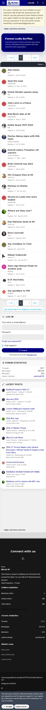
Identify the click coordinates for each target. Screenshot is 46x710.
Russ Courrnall (16, 233)
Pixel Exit (12, 683)
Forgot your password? (11, 341)
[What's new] (37, 3)
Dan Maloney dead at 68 (21, 222)
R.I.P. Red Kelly (16, 280)
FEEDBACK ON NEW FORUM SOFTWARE (23, 472)
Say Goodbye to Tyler (20, 244)
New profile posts (7, 654)
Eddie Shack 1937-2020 (20, 125)
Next (34, 58)
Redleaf (10, 293)
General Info (10, 467)
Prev (11, 58)
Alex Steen (14, 70)
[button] (22, 688)
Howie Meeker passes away (23, 92)
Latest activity (6, 659)
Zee (9, 235)
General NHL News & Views (16, 414)
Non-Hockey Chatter (13, 404)
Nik (9, 95)
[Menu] (3, 3)
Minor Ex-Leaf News (14, 437)
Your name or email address (14, 322)
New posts (5, 650)
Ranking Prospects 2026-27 (17, 389)
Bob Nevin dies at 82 (19, 114)
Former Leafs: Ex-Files (14, 442)
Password (6, 332)
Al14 (9, 282)
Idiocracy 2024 (12, 399)
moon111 (11, 257)
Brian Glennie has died (20, 164)
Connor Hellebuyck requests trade (20, 409)
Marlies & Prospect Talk (14, 394)
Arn (9, 73)
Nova (3, 567)
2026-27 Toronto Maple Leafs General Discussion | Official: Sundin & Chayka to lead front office (25, 450)
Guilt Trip (11, 177)
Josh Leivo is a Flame (19, 103)
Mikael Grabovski (17, 255)
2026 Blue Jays (12, 418)
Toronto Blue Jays (12, 423)
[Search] (43, 3)
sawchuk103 (39, 376)
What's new (7, 644)
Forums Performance (15, 462)
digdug (10, 271)
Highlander (12, 83)
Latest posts (14, 384)
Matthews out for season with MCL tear (23, 481)
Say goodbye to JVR (19, 291)
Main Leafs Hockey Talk (15, 457)
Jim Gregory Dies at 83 (20, 175)
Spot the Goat (15, 81)
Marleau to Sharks (17, 186)
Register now (32, 355)
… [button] (25, 58)
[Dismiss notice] (42, 10)
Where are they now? (20, 211)
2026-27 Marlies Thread (16, 428)
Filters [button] (40, 64)
